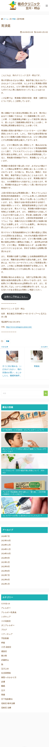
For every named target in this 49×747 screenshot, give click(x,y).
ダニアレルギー (8, 625)
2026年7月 (5, 536)
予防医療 (5, 638)
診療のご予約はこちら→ (16, 296)
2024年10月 (6, 554)
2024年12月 (6, 545)
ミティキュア (7, 634)
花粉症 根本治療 (8, 703)
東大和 (4, 656)
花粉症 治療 (6, 708)
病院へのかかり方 (8, 677)
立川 (3, 690)
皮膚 (3, 682)
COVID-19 (5, 604)
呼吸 (3, 643)
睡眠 (3, 686)
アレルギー (6, 608)
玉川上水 (5, 669)
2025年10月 (6, 541)
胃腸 (7, 341)
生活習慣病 (6, 673)
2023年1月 (5, 562)
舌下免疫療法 (7, 699)
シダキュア (6, 617)
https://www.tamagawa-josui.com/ (19, 327)
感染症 (4, 651)
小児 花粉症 (6, 647)
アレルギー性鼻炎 (8, 612)
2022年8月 (5, 571)
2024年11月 (6, 549)
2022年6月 (5, 580)
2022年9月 (5, 566)
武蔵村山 (5, 660)
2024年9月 (5, 558)
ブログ (4, 630)
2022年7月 (5, 575)
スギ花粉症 (6, 621)
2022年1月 (5, 584)
